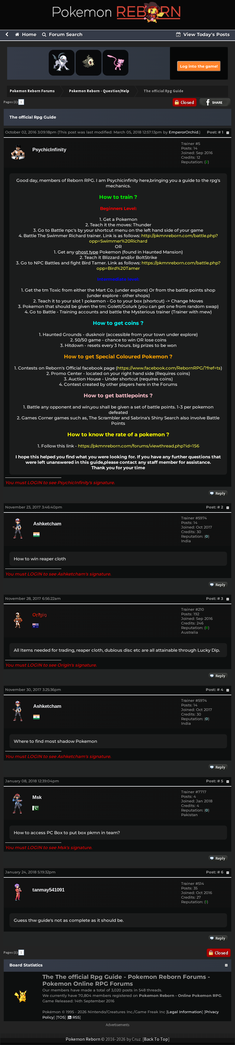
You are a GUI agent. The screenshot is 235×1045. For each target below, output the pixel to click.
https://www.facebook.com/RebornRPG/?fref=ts (169, 368)
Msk (37, 797)
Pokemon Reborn (83, 1039)
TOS (61, 1017)
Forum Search (65, 34)
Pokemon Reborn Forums (32, 91)
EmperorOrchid (183, 132)
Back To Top (156, 1039)
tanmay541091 (48, 890)
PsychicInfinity (49, 149)
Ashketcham (47, 524)
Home (28, 34)
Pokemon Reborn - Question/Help (99, 91)
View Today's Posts (206, 34)
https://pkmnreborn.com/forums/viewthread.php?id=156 (138, 446)
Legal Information (184, 1011)
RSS (75, 1017)
